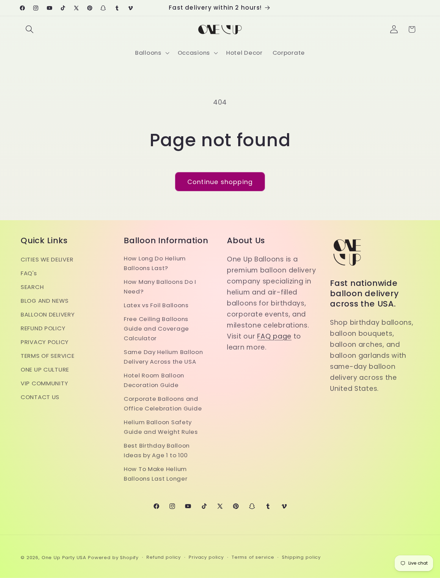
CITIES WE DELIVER (47, 259)
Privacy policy (206, 557)
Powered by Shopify (113, 557)
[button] (30, 29)
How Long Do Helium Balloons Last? (155, 263)
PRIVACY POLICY (45, 342)
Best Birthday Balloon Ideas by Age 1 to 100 (157, 450)
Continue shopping (220, 182)
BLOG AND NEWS (44, 301)
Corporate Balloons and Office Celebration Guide (163, 404)
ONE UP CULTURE (45, 369)
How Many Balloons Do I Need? (160, 287)
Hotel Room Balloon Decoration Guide (154, 380)
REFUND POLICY (43, 328)
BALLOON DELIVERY (48, 314)
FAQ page (274, 336)
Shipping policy (301, 557)
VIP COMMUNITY (44, 383)
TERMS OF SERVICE (48, 356)
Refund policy (163, 557)
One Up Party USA (64, 557)
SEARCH (32, 287)
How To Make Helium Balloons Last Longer (155, 474)
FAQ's (29, 273)
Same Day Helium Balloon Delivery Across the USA (163, 357)
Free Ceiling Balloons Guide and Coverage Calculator (156, 328)
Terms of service (253, 557)
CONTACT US (40, 397)
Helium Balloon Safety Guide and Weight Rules (161, 427)
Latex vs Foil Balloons (156, 305)
